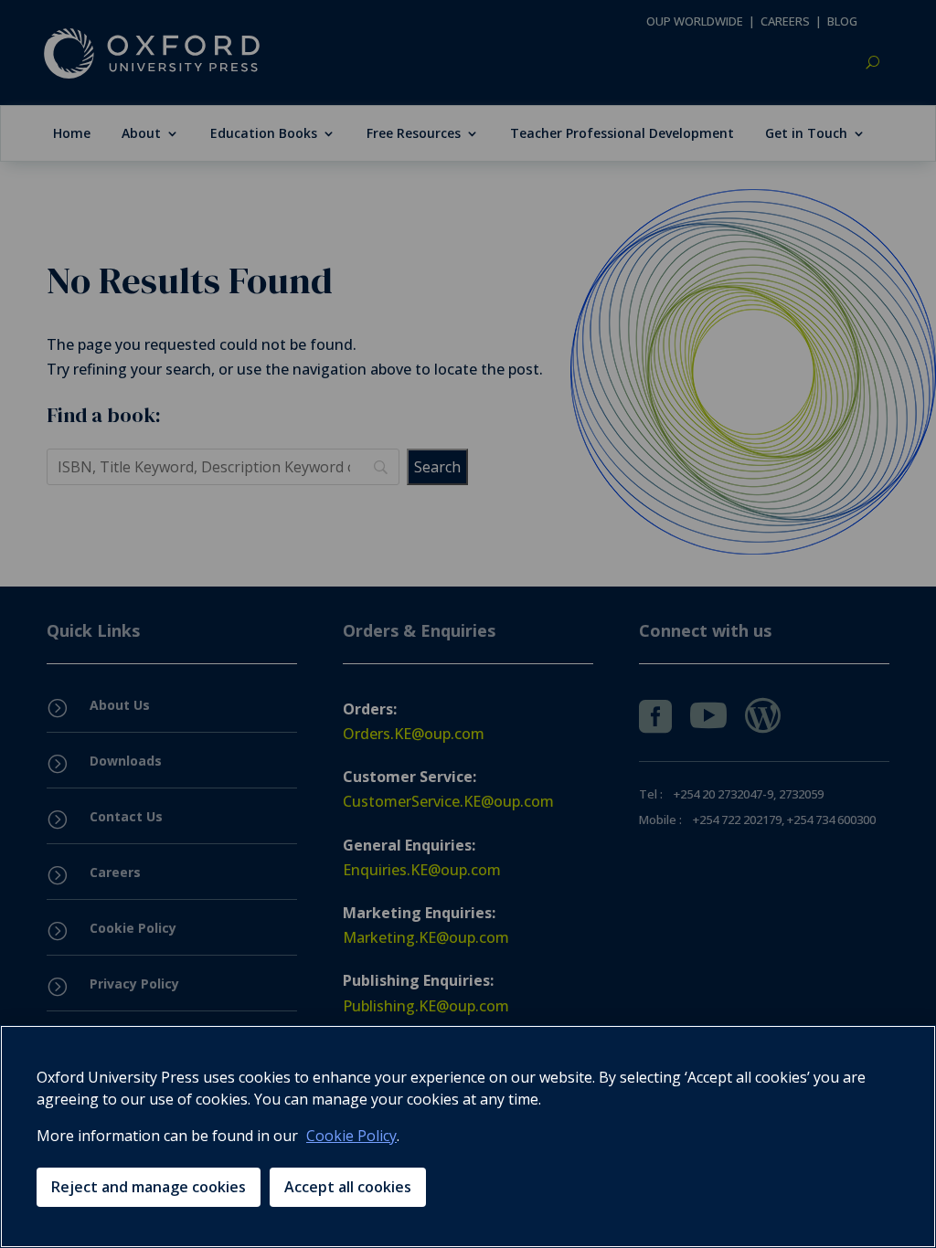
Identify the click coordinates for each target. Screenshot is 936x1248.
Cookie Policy (351, 1136)
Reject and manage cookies (148, 1187)
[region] (468, 1136)
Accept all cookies (347, 1187)
